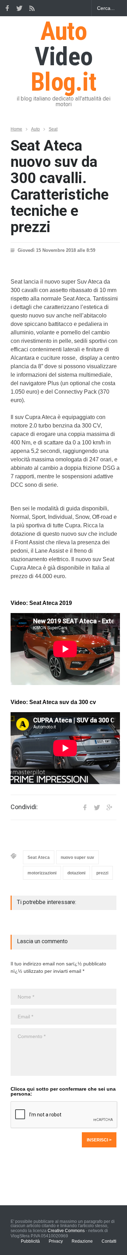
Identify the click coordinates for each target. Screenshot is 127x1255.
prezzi (102, 873)
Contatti (109, 1241)
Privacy (56, 1241)
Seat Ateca (39, 857)
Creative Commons (66, 1230)
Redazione (82, 1241)
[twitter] (19, 8)
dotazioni (76, 873)
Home (16, 129)
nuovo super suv (77, 857)
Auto (35, 129)
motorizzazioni (42, 873)
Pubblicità (30, 1241)
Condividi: (24, 807)
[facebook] (7, 8)
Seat (53, 129)
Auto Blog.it (63, 56)
